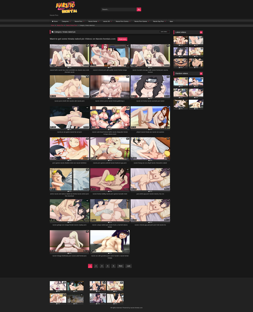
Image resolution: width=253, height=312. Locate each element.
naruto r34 (106, 21)
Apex (171, 21)
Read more (122, 39)
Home (56, 21)
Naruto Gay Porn (158, 21)
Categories (65, 21)
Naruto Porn (78, 21)
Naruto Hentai (92, 21)
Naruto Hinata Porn (71, 25)
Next (120, 266)
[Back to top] (247, 306)
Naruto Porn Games (141, 21)
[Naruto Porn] (64, 8)
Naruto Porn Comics (122, 21)
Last (128, 266)
